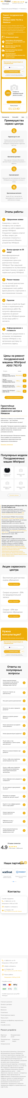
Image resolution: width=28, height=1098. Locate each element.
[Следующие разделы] (27, 117)
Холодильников (5, 1044)
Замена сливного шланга (20, 554)
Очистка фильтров (6, 552)
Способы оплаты (5, 1025)
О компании (4, 1012)
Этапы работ (15, 117)
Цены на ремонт (14, 102)
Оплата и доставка (6, 1004)
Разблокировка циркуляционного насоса (12, 551)
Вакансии (4, 1010)
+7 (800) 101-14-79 (17, 2)
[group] (7, 873)
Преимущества (5, 117)
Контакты (3, 1007)
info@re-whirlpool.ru (10, 966)
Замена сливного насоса (8, 555)
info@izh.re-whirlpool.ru (11, 906)
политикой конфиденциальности (17, 75)
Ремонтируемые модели (8, 1015)
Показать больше (14, 495)
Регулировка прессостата (12, 549)
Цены (23, 117)
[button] (21, 862)
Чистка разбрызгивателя (8, 546)
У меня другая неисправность (14, 397)
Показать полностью (7, 444)
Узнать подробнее (13, 584)
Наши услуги (4, 1018)
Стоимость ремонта (6, 1002)
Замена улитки (9, 554)
